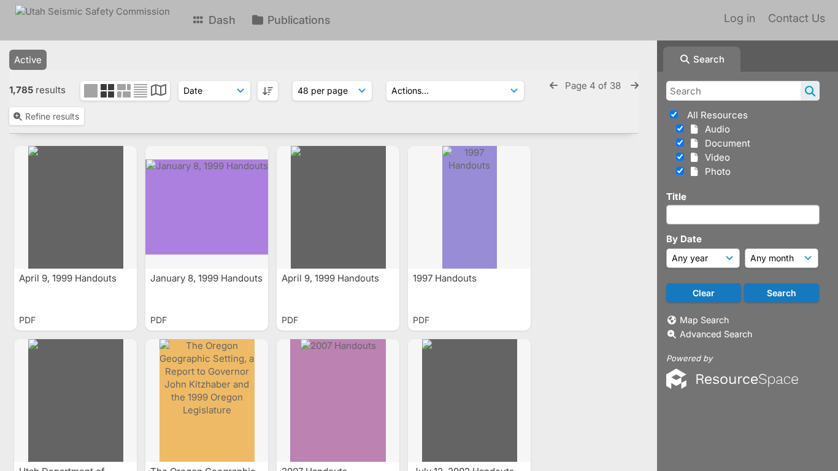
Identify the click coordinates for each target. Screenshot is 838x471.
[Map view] (158, 92)
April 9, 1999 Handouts (69, 278)
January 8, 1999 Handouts (206, 278)
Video (715, 157)
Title (676, 196)
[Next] (635, 85)
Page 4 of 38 (594, 85)
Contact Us (796, 18)
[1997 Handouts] (469, 207)
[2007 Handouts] (338, 400)
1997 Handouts (446, 278)
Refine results (52, 116)
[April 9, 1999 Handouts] (75, 207)
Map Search (704, 320)
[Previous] (554, 85)
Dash (221, 19)
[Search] (810, 91)
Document (725, 143)
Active (28, 60)
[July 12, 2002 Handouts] (469, 400)
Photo (715, 171)
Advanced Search (716, 334)
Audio (715, 129)
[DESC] (268, 91)
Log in (739, 18)
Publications (297, 19)
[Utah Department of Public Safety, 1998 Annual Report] (75, 400)
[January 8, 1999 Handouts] (206, 207)
